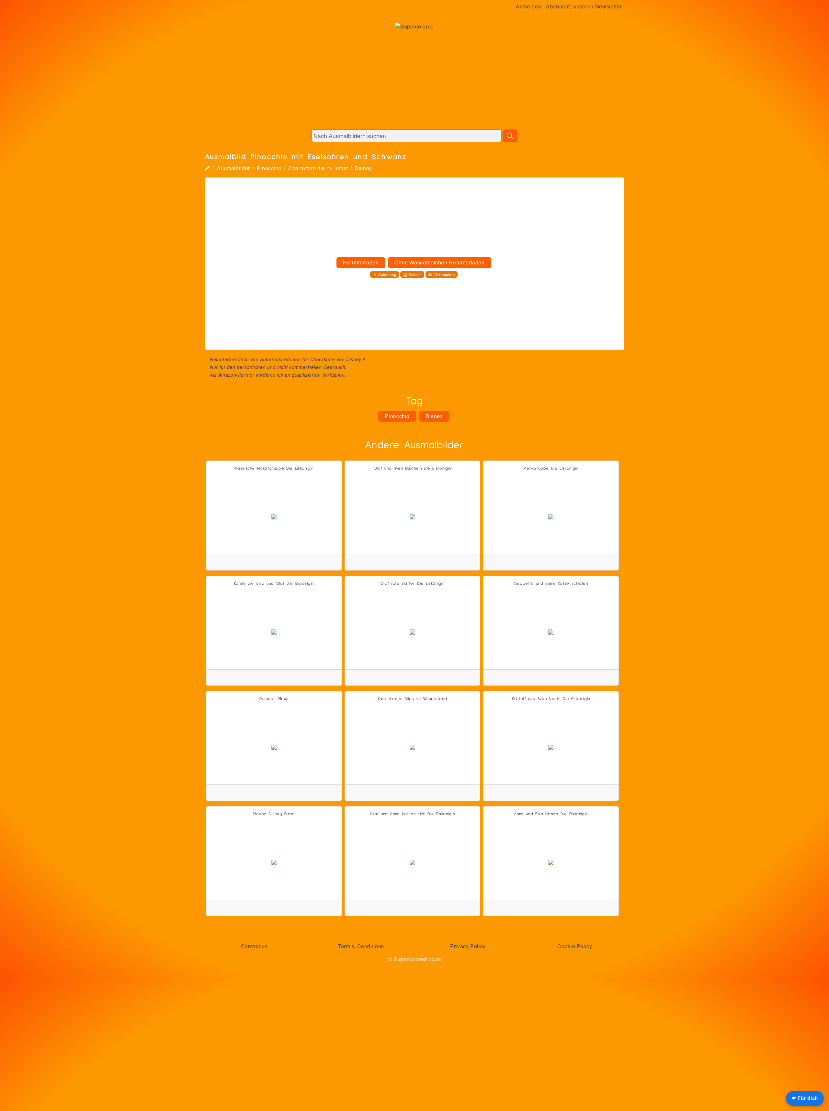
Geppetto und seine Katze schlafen (551, 584)
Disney (363, 168)
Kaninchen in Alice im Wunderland (412, 699)
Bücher (414, 274)
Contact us (254, 946)
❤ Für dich (805, 1098)
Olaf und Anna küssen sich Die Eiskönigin (412, 814)
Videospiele (444, 274)
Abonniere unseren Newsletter (584, 6)
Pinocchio (269, 168)
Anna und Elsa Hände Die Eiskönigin (551, 814)
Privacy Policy (468, 946)
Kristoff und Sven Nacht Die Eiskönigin (551, 699)
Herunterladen (361, 262)
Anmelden (528, 6)
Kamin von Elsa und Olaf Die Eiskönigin (274, 584)
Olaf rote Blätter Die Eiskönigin (412, 584)
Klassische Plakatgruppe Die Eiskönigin (273, 468)
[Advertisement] (414, 79)
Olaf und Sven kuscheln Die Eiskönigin (412, 468)
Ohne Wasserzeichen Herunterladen (439, 262)
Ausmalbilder (233, 168)
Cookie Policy (574, 946)
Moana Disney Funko (274, 814)
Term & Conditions (361, 946)
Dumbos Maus (273, 699)
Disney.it (355, 359)
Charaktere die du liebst (318, 168)
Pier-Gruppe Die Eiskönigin (551, 468)
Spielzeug (387, 274)
